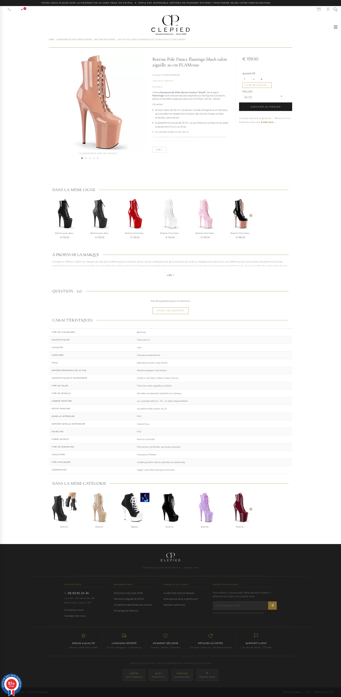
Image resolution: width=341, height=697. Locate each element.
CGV (307, 692)
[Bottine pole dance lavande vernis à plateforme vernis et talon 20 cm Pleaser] (205, 507)
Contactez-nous (74, 609)
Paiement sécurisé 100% (128, 593)
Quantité (248, 73)
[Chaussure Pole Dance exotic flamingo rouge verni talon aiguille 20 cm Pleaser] (135, 214)
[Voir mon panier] (20, 9)
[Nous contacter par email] (318, 9)
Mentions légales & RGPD (129, 598)
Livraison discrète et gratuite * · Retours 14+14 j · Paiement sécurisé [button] (265, 120)
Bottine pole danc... (64, 233)
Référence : (156, 75)
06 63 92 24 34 (78, 593)
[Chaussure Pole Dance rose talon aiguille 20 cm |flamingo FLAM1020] (205, 214)
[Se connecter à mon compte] (328, 9)
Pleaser (157, 87)
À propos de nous (74, 615)
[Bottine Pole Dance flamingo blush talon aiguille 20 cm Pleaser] (82, 158)
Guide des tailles (255, 85)
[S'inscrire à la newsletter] (272, 605)
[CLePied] (170, 25)
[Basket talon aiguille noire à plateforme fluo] (135, 507)
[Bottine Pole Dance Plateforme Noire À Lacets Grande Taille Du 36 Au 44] (64, 507)
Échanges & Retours (126, 610)
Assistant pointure (174, 604)
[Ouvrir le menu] (336, 27)
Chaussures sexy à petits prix (180, 598)
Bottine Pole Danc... (135, 233)
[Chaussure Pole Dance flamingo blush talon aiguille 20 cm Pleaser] (86, 158)
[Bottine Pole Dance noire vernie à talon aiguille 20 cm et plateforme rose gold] (240, 214)
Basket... (135, 527)
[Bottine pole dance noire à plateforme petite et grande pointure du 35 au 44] (170, 507)
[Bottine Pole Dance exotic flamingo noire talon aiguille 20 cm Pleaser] (100, 214)
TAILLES (247, 91)
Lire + (170, 275)
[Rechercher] (335, 9)
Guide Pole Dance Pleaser (178, 593)
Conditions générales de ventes (133, 604)
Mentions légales (292, 692)
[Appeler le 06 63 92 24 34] (9, 9)
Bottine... (64, 527)
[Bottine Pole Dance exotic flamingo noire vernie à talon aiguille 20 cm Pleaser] (64, 214)
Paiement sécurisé (324, 692)
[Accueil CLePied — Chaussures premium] (170, 557)
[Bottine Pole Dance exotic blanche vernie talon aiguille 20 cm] (170, 214)
